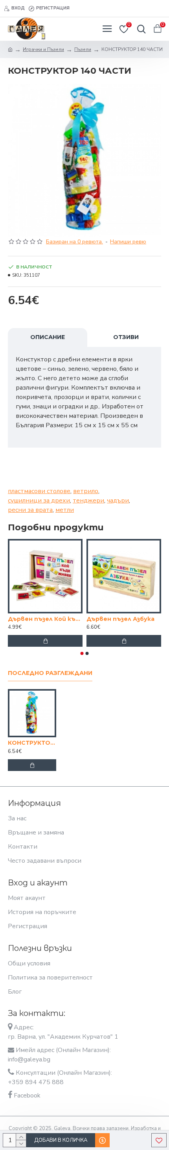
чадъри (118, 500)
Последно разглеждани (50, 673)
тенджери (88, 500)
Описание (47, 337)
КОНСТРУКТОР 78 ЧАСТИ (96, 618)
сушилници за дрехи (39, 500)
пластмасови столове (39, 491)
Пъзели (82, 49)
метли (64, 510)
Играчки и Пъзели (43, 49)
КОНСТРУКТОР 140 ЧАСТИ (32, 742)
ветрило (85, 491)
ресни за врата (30, 510)
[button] (82, 653)
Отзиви (126, 337)
